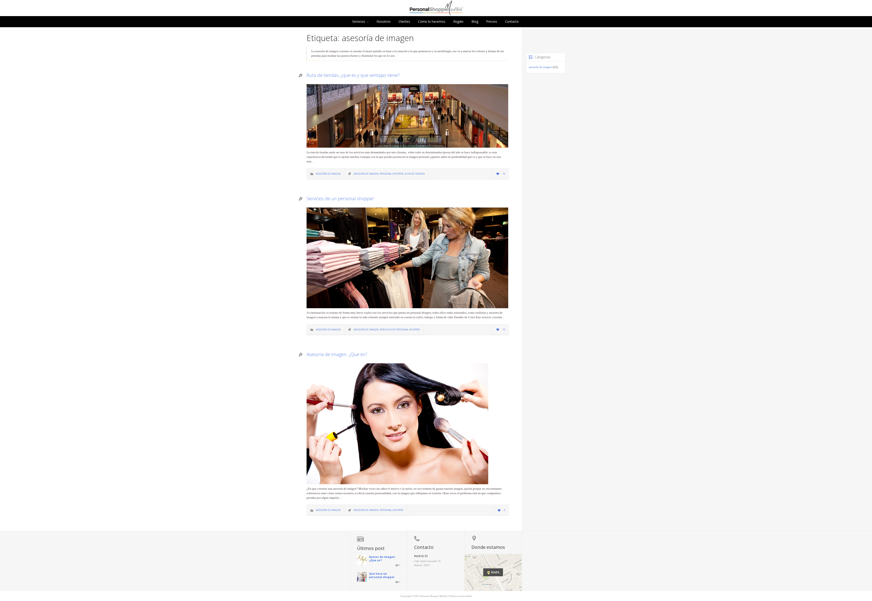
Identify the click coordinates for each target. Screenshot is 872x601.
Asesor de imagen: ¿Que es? (382, 558)
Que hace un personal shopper (382, 575)
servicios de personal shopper (400, 329)
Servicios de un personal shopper (340, 198)
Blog (474, 21)
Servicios (358, 21)
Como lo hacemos (431, 21)
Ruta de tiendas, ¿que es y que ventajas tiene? (353, 75)
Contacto (512, 21)
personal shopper (391, 173)
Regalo (458, 21)
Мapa (493, 572)
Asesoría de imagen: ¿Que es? (337, 354)
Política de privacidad (460, 596)
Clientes (404, 21)
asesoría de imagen (328, 173)
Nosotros (384, 21)
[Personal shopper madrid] (436, 14)
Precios (491, 21)
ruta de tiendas (415, 173)
